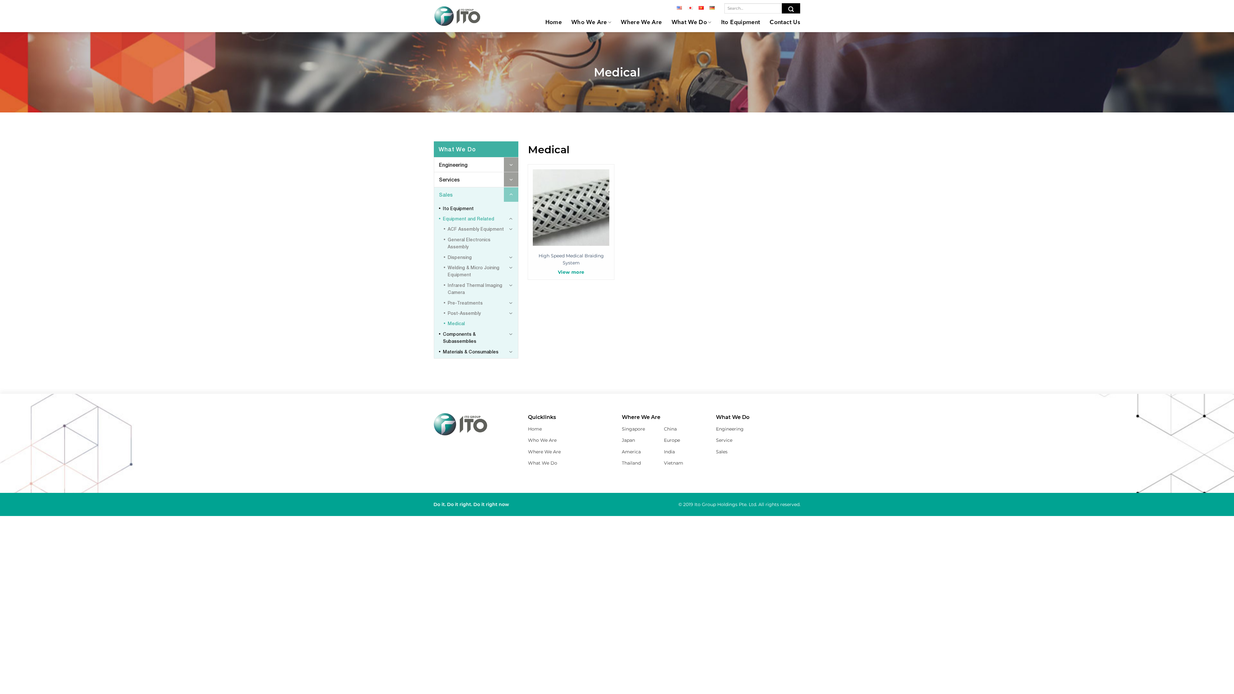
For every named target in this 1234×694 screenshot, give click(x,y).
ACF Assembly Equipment (476, 229)
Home (553, 22)
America (631, 452)
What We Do (689, 22)
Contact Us (785, 22)
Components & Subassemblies (459, 337)
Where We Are (641, 22)
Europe (672, 440)
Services (449, 179)
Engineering (453, 165)
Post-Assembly (464, 313)
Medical (456, 323)
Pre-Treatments (465, 303)
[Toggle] (511, 164)
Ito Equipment (740, 22)
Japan (628, 440)
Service (724, 440)
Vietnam (673, 463)
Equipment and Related (468, 218)
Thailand (631, 463)
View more (571, 272)
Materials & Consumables (470, 351)
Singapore (633, 429)
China (670, 429)
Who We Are (589, 22)
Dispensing (460, 257)
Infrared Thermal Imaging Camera (475, 288)
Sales (446, 194)
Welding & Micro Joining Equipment (473, 271)
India (669, 452)
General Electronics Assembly (469, 243)
